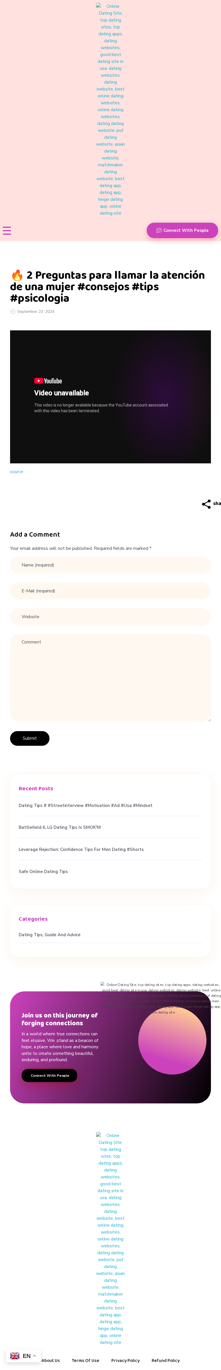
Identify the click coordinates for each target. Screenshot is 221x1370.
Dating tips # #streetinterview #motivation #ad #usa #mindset (86, 805)
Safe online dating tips (43, 871)
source (16, 472)
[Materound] (110, 110)
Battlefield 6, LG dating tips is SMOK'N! (60, 827)
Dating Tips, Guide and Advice (50, 935)
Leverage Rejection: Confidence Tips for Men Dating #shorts (81, 849)
